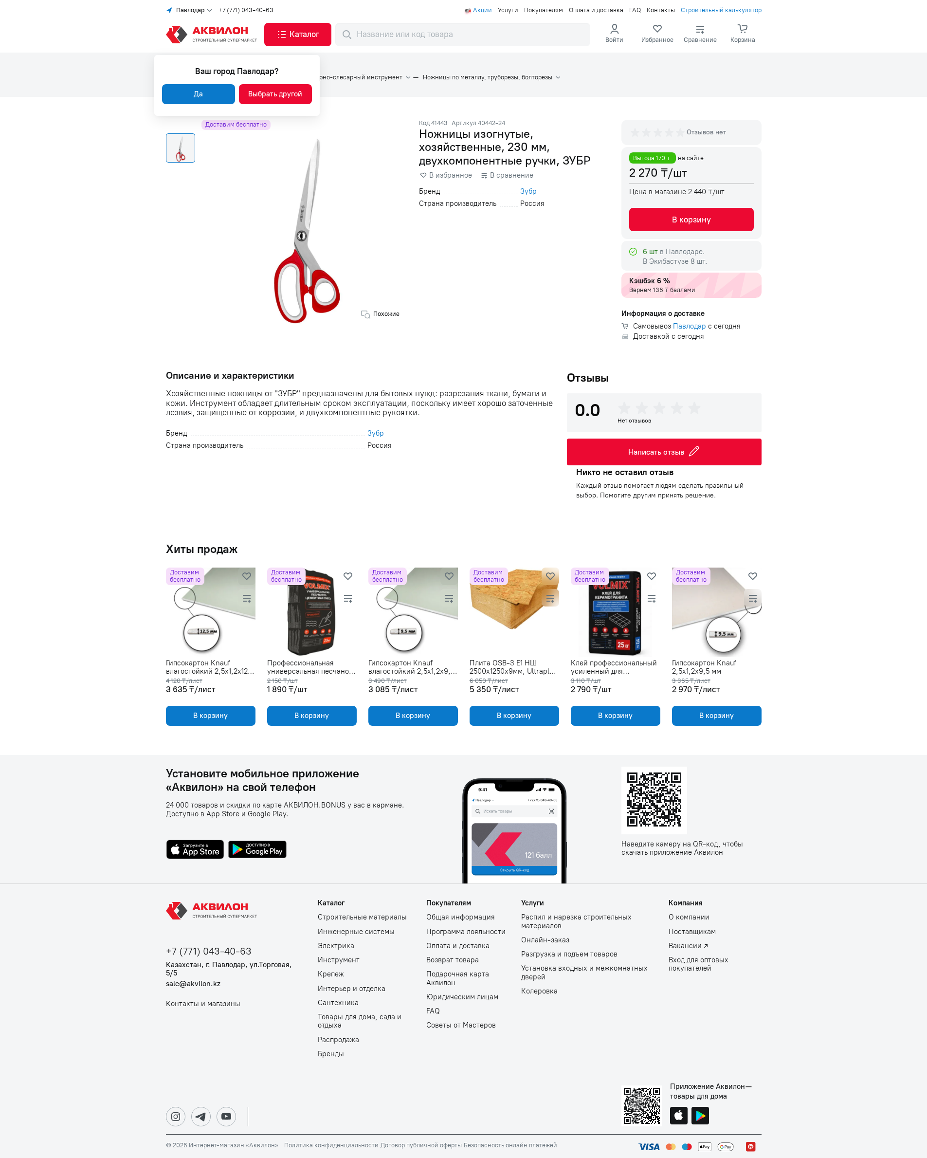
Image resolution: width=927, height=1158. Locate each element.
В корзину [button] (691, 219)
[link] (657, 34)
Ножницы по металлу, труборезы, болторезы (487, 77)
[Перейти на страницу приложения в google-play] (257, 850)
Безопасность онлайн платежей (510, 1145)
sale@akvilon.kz (193, 984)
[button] (297, 34)
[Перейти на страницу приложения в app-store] (195, 850)
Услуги (508, 10)
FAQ (635, 10)
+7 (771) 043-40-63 (245, 10)
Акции (482, 10)
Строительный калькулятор (721, 10)
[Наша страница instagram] (175, 1116)
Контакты (661, 10)
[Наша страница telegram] (201, 1116)
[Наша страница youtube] (226, 1116)
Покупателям (543, 10)
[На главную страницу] (213, 910)
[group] (658, 132)
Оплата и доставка (596, 10)
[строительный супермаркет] (213, 34)
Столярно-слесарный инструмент (352, 77)
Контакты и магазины (203, 1004)
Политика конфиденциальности (331, 1145)
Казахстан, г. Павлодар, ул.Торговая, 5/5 (229, 969)
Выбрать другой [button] (275, 94)
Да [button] (198, 94)
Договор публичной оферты (421, 1145)
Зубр (528, 191)
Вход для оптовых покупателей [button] (698, 964)
